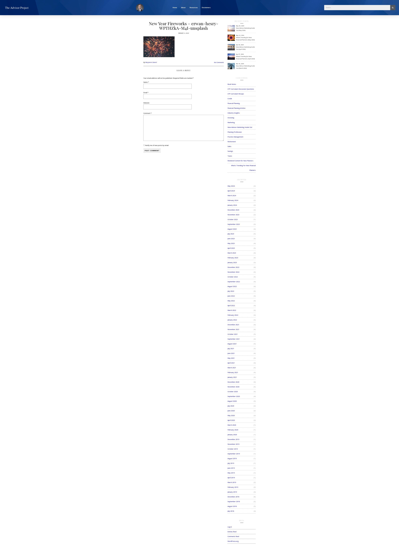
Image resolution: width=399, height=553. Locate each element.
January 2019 (232, 492)
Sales (229, 146)
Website (146, 103)
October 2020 (233, 391)
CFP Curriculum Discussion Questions (241, 89)
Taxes (230, 156)
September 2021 (234, 339)
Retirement (232, 142)
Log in (230, 527)
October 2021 (233, 334)
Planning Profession (235, 132)
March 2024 (232, 195)
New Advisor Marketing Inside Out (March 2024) (245, 67)
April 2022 (231, 305)
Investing (231, 118)
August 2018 (232, 506)
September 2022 (234, 282)
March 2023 (232, 253)
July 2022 (231, 291)
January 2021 (232, 377)
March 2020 (232, 425)
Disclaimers (206, 8)
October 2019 (233, 449)
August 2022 (232, 286)
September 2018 (234, 501)
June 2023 (231, 238)
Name (146, 82)
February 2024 (233, 200)
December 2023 (233, 210)
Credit (230, 98)
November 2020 (233, 387)
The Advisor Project (16, 8)
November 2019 (233, 444)
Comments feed (233, 536)
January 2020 (232, 434)
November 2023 (233, 215)
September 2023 (234, 224)
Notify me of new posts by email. (157, 145)
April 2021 (231, 363)
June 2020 (231, 411)
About (183, 8)
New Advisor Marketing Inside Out (240, 127)
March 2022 (232, 310)
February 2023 (233, 258)
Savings (230, 151)
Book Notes (232, 84)
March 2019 (232, 482)
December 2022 (233, 267)
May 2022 (231, 301)
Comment (147, 113)
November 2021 (233, 329)
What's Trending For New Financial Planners (243, 167)
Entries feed (232, 532)
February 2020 (233, 430)
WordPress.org (233, 541)
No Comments (219, 62)
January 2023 (232, 262)
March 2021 (232, 368)
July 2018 (231, 511)
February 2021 (233, 372)
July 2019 (231, 463)
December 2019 (233, 439)
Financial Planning (234, 103)
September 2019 (234, 454)
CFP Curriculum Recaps (236, 94)
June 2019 (231, 468)
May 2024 (231, 186)
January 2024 (232, 205)
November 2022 (233, 272)
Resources (194, 8)
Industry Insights (234, 113)
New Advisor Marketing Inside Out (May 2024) (245, 29)
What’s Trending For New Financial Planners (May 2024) (245, 39)
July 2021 (231, 348)
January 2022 (232, 320)
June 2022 (231, 296)
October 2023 (233, 219)
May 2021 (231, 358)
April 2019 (231, 478)
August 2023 (232, 229)
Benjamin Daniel (151, 62)
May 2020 (231, 415)
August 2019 (232, 458)
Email (145, 92)
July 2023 (231, 234)
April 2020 (231, 420)
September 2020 (234, 396)
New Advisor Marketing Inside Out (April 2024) (245, 48)
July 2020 (231, 406)
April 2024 (231, 191)
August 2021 (232, 344)
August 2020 (232, 401)
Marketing (231, 122)
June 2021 (231, 353)
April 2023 (231, 248)
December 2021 (233, 325)
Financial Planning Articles (236, 108)
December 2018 (233, 497)
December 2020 (233, 382)
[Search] (392, 7)
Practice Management (235, 137)
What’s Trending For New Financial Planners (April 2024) (245, 57)
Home (175, 8)
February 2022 (233, 315)
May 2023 (231, 243)
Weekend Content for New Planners (240, 161)
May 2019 (231, 473)
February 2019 (233, 487)
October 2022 (233, 277)
